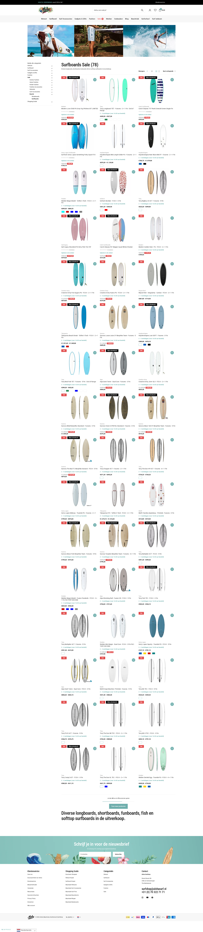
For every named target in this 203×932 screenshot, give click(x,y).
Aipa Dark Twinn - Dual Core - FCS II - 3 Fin (75, 689)
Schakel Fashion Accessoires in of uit (52, 87)
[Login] (149, 10)
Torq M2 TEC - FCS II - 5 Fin (148, 689)
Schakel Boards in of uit (52, 94)
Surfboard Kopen (70, 881)
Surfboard (53, 19)
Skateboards (35, 96)
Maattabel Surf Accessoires (73, 888)
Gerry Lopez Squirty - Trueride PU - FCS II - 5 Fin (155, 644)
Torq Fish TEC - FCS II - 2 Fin (148, 598)
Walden (63, 198)
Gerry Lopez (64, 511)
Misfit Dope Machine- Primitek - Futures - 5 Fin (116, 689)
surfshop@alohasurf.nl (154, 889)
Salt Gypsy (64, 245)
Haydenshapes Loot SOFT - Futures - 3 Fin (153, 335)
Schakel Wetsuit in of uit (52, 66)
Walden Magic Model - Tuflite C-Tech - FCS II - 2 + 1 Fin (78, 202)
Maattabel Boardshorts (72, 895)
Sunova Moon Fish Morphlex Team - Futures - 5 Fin (78, 554)
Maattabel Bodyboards (72, 902)
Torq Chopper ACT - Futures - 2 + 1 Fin (113, 469)
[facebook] (152, 897)
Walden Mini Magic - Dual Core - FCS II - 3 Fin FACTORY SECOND (117, 645)
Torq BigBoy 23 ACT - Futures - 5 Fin (151, 201)
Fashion (92, 19)
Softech (102, 198)
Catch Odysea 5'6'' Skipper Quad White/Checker (116, 247)
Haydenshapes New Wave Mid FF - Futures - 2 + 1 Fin (157, 155)
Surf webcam (157, 19)
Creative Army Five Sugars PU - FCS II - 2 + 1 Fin (77, 293)
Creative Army (65, 290)
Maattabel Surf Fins (71, 891)
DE (8, 929)
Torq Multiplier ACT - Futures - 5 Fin (73, 644)
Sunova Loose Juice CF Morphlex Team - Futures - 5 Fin (118, 336)
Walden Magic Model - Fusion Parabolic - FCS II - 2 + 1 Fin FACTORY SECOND (79, 599)
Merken (109, 19)
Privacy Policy (31, 898)
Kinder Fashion (34, 84)
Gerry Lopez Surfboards (68, 152)
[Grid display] (156, 71)
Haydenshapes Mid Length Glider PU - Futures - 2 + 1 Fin (118, 155)
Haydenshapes (104, 152)
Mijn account (31, 905)
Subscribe (118, 854)
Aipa (101, 379)
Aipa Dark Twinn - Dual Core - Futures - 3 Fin (115, 381)
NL (2, 929)
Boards (32, 94)
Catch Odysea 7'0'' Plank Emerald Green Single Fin (156, 108)
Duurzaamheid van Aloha (34, 877)
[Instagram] (142, 897)
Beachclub (135, 19)
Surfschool (145, 19)
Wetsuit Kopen (70, 877)
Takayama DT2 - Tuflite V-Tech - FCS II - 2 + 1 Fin (116, 513)
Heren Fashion (34, 82)
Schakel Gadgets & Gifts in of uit (52, 73)
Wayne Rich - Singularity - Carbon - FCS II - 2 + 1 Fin (156, 293)
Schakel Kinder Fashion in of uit (52, 85)
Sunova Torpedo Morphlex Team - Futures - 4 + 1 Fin (118, 554)
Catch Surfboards (144, 106)
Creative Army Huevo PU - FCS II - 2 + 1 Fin (114, 293)
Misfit (140, 511)
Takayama (64, 333)
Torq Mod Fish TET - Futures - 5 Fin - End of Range (78, 381)
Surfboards (35, 99)
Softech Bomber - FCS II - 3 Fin (110, 201)
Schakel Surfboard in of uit (52, 68)
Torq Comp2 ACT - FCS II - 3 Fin (72, 777)
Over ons (29, 874)
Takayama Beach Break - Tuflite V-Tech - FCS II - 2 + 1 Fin (79, 336)
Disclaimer (30, 902)
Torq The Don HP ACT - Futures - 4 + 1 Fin (153, 469)
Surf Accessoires (65, 19)
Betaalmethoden (32, 884)
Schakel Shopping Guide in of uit (52, 102)
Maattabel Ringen (71, 898)
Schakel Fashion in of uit (52, 75)
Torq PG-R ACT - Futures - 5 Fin (72, 733)
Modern (63, 106)
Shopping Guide (32, 101)
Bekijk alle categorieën (34, 63)
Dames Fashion (34, 80)
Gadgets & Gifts (81, 19)
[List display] (159, 71)
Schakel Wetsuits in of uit (52, 90)
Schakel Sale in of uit (52, 78)
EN (4, 929)
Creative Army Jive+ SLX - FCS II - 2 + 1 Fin (153, 381)
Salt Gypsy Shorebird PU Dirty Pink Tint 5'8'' (76, 247)
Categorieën (108, 871)
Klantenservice (33, 871)
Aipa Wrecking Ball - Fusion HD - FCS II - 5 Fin (115, 598)
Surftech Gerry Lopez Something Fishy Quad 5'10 (78, 155)
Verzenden (30, 888)
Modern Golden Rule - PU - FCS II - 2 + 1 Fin (153, 247)
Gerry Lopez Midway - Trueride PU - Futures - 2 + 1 (78, 513)
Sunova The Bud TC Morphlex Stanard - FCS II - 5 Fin (79, 469)
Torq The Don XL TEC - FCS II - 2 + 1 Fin (113, 777)
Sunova (102, 333)
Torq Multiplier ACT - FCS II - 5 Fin (150, 554)
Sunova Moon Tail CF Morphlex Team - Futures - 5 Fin (157, 426)
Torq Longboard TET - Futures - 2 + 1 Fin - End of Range (117, 109)
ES (10, 929)
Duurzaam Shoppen (71, 874)
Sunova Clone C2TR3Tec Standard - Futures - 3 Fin (117, 426)
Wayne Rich (142, 290)
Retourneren (30, 891)
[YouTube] (147, 897)
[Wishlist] (155, 10)
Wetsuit (44, 19)
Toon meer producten (118, 806)
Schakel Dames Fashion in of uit (52, 80)
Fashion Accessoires (36, 87)
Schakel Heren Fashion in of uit (52, 83)
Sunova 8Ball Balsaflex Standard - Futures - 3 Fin (78, 426)
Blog (127, 19)
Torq (101, 106)
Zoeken (142, 10)
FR (6, 929)
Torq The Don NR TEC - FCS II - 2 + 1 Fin (113, 733)
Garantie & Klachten (33, 895)
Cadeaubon (118, 19)
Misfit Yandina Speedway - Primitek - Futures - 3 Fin (156, 513)
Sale (28, 77)
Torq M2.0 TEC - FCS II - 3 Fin (149, 733)
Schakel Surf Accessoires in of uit (52, 71)
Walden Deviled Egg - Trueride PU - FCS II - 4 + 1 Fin (156, 777)
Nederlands (25, 930)
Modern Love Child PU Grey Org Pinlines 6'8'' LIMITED (79, 108)
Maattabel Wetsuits (71, 884)
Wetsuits (32, 89)
